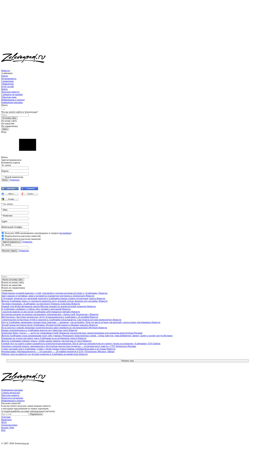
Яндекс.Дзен (7, 427)
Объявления (7, 84)
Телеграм (5, 417)
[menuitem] (127, 72)
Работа (4, 76)
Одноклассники (9, 425)
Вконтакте (6, 419)
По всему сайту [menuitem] (9, 121)
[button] (9, 118)
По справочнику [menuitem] (9, 126)
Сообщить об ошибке (12, 94)
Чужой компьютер (14, 177)
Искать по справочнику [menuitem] (13, 288)
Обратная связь (9, 97)
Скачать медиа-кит (10, 392)
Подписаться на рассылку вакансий (23, 239)
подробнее (65, 233)
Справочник (7, 81)
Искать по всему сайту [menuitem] (12, 282)
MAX (4, 422)
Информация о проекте (13, 100)
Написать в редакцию (12, 398)
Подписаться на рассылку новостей (23, 236)
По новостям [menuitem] (7, 123)
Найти (5, 129)
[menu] (127, 80)
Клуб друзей (7, 86)
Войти (4, 89)
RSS (3, 430)
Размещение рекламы (12, 102)
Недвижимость (8, 78)
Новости (5, 70)
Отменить (14, 180)
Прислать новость (10, 92)
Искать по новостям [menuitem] (11, 285)
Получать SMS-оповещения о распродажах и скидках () (38, 233)
